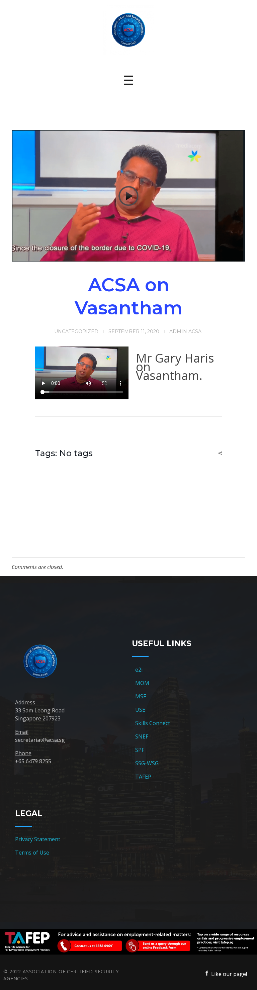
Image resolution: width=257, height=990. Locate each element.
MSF (140, 696)
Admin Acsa (185, 331)
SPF (139, 750)
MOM (142, 683)
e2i (139, 669)
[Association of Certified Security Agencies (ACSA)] (128, 30)
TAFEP (143, 776)
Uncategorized (76, 331)
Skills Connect (152, 723)
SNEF (141, 736)
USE (140, 709)
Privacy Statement (37, 839)
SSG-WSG (147, 763)
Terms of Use (32, 852)
